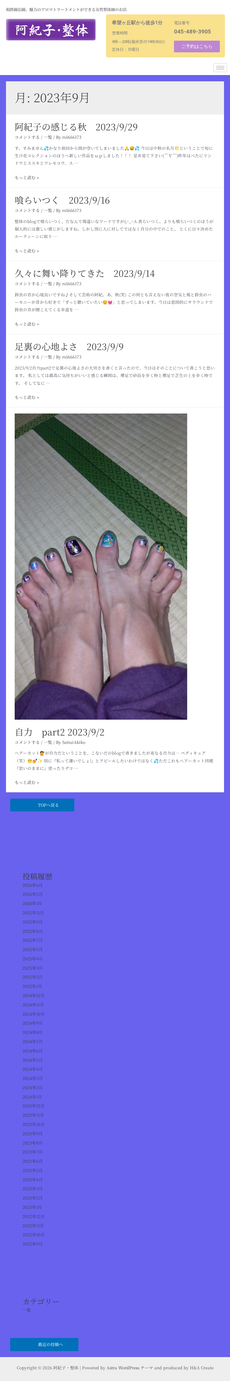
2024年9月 (32, 1023)
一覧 (48, 137)
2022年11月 (33, 1226)
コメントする (27, 137)
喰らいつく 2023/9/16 (62, 199)
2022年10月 (33, 1234)
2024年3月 (32, 1078)
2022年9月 (32, 1244)
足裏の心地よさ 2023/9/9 (69, 346)
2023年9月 (32, 1133)
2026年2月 (32, 894)
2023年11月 (33, 1115)
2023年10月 (33, 1124)
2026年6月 (32, 885)
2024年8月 (32, 1032)
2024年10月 (33, 1014)
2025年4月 (32, 959)
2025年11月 (33, 912)
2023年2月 (32, 1198)
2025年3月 (32, 968)
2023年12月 (33, 1106)
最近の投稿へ (50, 1344)
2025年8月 (32, 931)
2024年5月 (32, 1060)
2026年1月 (32, 903)
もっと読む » (27, 177)
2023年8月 (32, 1143)
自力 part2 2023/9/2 (60, 731)
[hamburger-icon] (220, 67)
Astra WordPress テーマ (130, 1368)
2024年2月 (32, 1087)
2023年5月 (32, 1170)
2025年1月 (32, 986)
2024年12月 (33, 995)
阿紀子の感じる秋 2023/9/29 (76, 126)
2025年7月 (32, 940)
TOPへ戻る (48, 805)
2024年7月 (32, 1041)
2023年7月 (32, 1152)
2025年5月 (32, 949)
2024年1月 (32, 1097)
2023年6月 (32, 1161)
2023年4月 (32, 1179)
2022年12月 (33, 1216)
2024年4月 (32, 1069)
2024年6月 (32, 1051)
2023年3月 (32, 1188)
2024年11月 (33, 1005)
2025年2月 (32, 977)
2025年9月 (32, 922)
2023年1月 (32, 1207)
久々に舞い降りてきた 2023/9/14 (85, 273)
